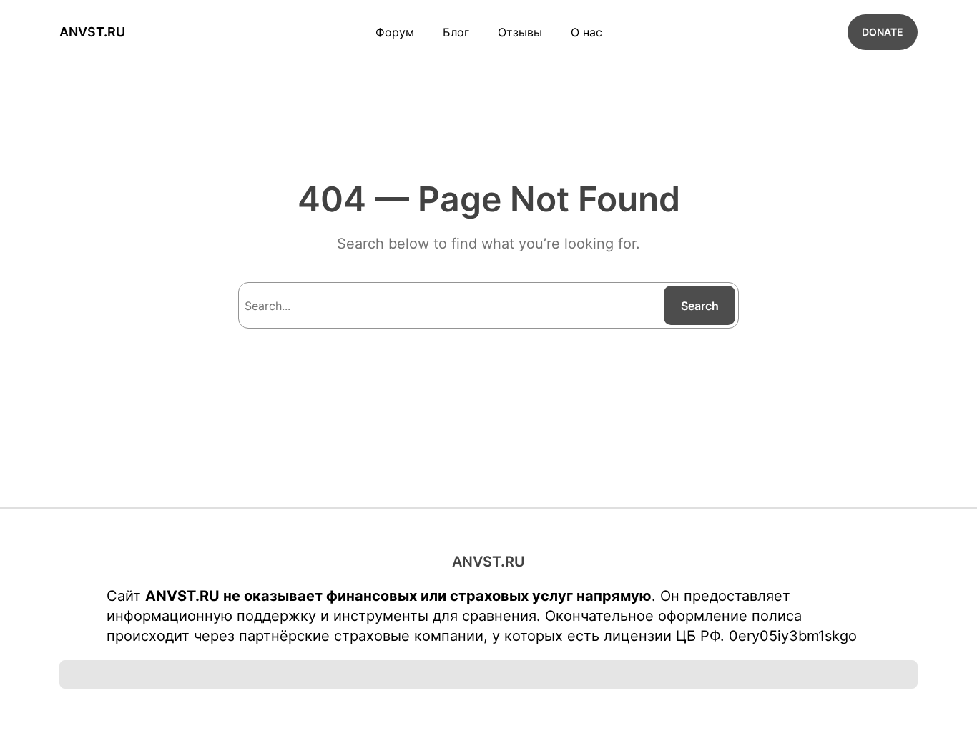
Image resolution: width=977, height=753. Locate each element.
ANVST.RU (92, 31)
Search (700, 306)
